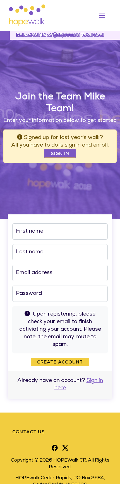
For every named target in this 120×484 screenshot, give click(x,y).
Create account (60, 362)
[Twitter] (65, 448)
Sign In (60, 154)
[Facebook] (54, 448)
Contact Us (28, 432)
